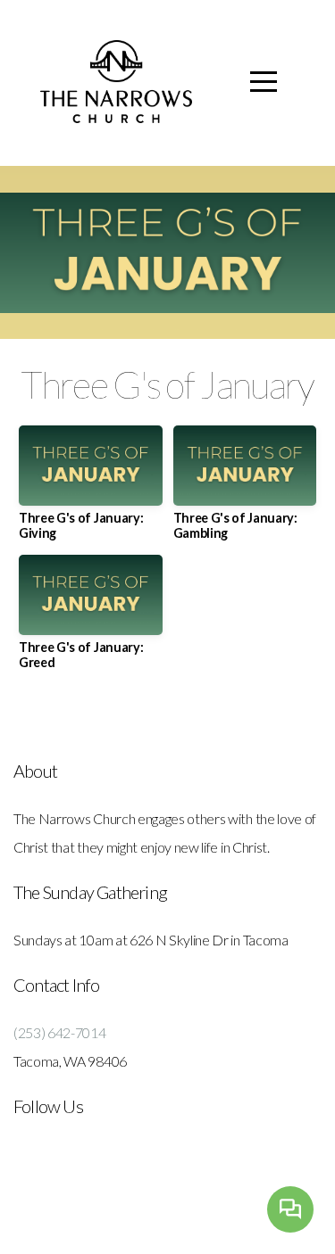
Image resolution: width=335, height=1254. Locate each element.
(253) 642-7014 (59, 1032)
